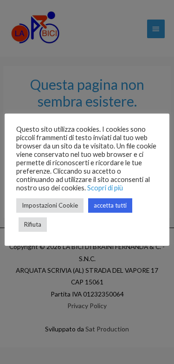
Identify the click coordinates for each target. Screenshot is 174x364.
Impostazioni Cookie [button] (50, 205)
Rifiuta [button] (32, 224)
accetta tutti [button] (110, 205)
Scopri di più (105, 188)
